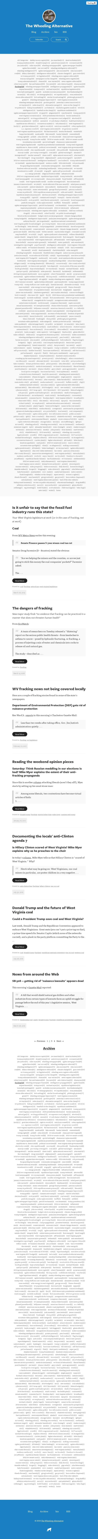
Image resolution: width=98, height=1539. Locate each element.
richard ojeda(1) (25, 403)
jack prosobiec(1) (77, 361)
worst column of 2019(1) (67, 419)
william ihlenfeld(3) (76, 234)
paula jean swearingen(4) (58, 218)
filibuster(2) (50, 263)
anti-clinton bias (26, 886)
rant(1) (80, 419)
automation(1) (26, 479)
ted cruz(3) (53, 258)
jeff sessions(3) (59, 239)
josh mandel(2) (49, 316)
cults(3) (52, 255)
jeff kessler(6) (79, 179)
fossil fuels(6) (67, 179)
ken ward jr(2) (56, 289)
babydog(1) (77, 321)
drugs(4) (27, 213)
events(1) (74, 371)
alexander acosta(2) (72, 284)
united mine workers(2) (27, 303)
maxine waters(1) (22, 466)
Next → (60, 1041)
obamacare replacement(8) (66, 142)
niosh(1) (46, 429)
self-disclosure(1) (79, 350)
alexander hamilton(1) (43, 427)
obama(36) (43, 81)
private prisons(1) (51, 337)
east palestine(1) (65, 485)
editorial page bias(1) (36, 324)
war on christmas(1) (66, 424)
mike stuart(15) (38, 105)
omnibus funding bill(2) (57, 260)
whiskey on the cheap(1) (43, 474)
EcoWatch (23, 624)
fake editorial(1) (34, 387)
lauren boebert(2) (36, 316)
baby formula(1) (23, 471)
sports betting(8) (49, 142)
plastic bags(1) (38, 405)
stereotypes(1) (74, 464)
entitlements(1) (79, 458)
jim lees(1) (32, 369)
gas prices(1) (59, 477)
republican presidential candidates (69, 1019)
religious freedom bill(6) (51, 173)
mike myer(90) (35, 65)
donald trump (25, 814)
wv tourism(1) (67, 458)
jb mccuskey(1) (50, 329)
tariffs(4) (57, 202)
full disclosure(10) (50, 131)
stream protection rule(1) (35, 363)
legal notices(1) (22, 434)
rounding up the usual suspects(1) (28, 358)
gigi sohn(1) (65, 469)
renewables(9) (74, 134)
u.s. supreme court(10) (30, 128)
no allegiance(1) (55, 445)
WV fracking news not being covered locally (49, 688)
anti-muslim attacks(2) (59, 292)
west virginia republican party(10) (29, 131)
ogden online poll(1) (40, 413)
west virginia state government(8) (70, 147)
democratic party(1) (73, 342)
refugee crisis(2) (20, 263)
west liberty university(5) (50, 200)
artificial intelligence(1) (50, 339)
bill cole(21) (31, 94)
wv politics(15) (20, 107)
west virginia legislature (48, 586)
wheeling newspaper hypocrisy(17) (43, 99)
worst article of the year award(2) (72, 266)
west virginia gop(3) (73, 239)
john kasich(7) (79, 155)
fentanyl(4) (66, 202)
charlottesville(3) (58, 250)
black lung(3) (80, 237)
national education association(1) (58, 403)
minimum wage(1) (21, 427)
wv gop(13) (43, 113)
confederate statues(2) (67, 276)
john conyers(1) (49, 379)
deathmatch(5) (62, 186)
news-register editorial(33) (71, 81)
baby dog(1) (81, 487)
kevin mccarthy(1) (39, 326)
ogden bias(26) (79, 86)
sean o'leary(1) (48, 456)
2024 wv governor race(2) (75, 297)
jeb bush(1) (68, 440)
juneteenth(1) (36, 471)
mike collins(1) (19, 334)
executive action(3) (78, 255)
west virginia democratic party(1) (46, 479)
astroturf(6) (78, 176)
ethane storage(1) (38, 376)
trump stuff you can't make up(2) (37, 284)
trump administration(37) (27, 81)
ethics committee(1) (76, 358)
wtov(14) (81, 107)
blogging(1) (42, 469)
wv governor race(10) (70, 128)
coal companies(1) (76, 411)
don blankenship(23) (74, 91)
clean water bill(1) (24, 400)
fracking (91, 3)
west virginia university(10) (50, 128)
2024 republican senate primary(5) (46, 192)
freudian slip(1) (48, 398)
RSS (65, 32)
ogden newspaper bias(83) (72, 65)
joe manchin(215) (57, 60)
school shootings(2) (75, 260)
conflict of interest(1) (78, 347)
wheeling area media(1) (49, 424)
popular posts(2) (21, 266)
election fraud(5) (21, 200)
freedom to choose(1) (74, 456)
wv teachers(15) (25, 105)
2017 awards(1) (63, 390)
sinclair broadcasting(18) (56, 97)
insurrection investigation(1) (42, 453)
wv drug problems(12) (39, 118)
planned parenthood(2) (23, 308)
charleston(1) (65, 434)
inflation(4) (74, 208)
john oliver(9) (43, 136)
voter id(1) (65, 361)
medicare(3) (43, 258)
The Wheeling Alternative (52, 1520)
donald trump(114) (43, 62)
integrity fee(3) (32, 237)
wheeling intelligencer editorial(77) (64, 68)
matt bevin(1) (78, 429)
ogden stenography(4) (77, 218)
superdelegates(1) (24, 345)
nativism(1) (56, 432)
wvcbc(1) (37, 456)
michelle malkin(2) (34, 297)
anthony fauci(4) (29, 221)
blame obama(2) (74, 287)
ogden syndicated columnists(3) (56, 234)
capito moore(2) (74, 303)
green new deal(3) (20, 231)
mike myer (56, 814)
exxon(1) (31, 361)
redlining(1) (18, 487)
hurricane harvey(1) (48, 371)
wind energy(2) (19, 297)
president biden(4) (62, 226)
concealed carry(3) (79, 231)
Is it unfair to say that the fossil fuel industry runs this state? (42, 509)
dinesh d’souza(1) (21, 477)
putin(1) (65, 464)
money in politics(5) (24, 192)
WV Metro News (26, 535)
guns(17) (25, 99)
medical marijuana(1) (44, 366)
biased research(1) (39, 345)
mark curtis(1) (50, 395)
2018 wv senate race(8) (55, 139)
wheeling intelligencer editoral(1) (31, 337)
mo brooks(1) (60, 456)
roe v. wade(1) (47, 471)
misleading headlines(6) (47, 168)
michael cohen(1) (25, 405)
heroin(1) (56, 421)
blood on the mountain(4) (27, 215)
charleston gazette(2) (41, 292)
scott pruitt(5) (34, 200)
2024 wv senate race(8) (74, 139)
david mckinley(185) (73, 60)
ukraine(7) (77, 152)
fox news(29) (51, 84)
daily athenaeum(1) (48, 461)
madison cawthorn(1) (25, 456)
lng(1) (29, 342)
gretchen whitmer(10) (30, 126)
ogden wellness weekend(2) (34, 276)
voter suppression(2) (38, 313)
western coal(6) (51, 163)
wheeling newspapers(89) (51, 65)
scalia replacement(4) (45, 202)
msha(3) (61, 247)
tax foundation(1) (53, 458)
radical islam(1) (19, 347)
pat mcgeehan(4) (43, 221)
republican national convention (53, 952)
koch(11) (17, 126)
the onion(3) (26, 250)
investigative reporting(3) (23, 244)
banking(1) (37, 347)
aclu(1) (49, 345)
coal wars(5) (64, 200)
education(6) (77, 171)
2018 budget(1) (47, 387)
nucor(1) (40, 485)
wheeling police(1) (32, 424)
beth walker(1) (65, 339)
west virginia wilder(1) (64, 398)
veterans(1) (76, 403)
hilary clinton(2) (29, 318)
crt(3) (67, 247)
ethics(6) (76, 165)
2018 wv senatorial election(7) (25, 160)
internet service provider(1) (24, 366)
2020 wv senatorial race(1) (57, 442)
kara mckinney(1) (36, 329)
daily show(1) (64, 466)
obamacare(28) (79, 84)
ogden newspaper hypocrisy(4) (26, 205)
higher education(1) (55, 440)
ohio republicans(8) (38, 149)
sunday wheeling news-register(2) (61, 279)
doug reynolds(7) (37, 157)
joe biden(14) (49, 107)
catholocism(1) (77, 379)
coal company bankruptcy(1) (54, 342)
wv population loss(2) (42, 289)
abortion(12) (76, 118)
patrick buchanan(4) (46, 205)
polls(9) (33, 136)
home (58, 490)
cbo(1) (35, 400)
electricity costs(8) (22, 149)
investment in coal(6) (25, 171)
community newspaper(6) (50, 165)
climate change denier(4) (69, 229)
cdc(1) (21, 432)
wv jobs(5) (37, 184)
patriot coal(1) (19, 416)
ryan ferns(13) (66, 113)
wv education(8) (55, 136)
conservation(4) (39, 229)
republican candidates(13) (66, 110)
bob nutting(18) (40, 97)
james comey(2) (75, 316)
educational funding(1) (65, 482)
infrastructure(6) (68, 173)
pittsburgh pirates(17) (75, 97)
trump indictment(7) (77, 160)
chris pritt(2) (51, 318)
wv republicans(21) (61, 94)
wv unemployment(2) (42, 305)
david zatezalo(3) (45, 250)
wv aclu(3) (32, 234)
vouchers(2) (81, 276)
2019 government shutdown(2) (25, 274)
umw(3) (83, 229)
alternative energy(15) (54, 105)
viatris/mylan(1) (79, 453)
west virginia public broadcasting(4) (27, 223)
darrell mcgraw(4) (77, 226)
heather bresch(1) (35, 350)
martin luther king (45, 814)
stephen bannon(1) (31, 355)
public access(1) (75, 413)
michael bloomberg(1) (23, 437)
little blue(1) (78, 440)
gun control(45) (79, 73)
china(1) (45, 445)
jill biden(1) (36, 448)
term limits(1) (67, 429)
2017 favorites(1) (49, 390)
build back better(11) (76, 120)
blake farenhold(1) (64, 379)
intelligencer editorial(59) (46, 73)
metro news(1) (76, 471)
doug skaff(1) (80, 482)
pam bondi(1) (65, 337)
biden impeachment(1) (22, 326)
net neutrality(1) (57, 392)
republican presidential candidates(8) (51, 144)
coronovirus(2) (61, 263)
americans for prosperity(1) (73, 408)
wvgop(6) (47, 171)
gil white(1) (34, 382)
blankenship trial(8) (76, 149)
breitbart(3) (21, 260)
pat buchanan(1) (27, 353)
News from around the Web (35, 974)
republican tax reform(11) (26, 123)
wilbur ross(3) (21, 247)
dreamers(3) (37, 252)
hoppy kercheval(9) (26, 134)
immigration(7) (20, 155)
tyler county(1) (19, 363)
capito (35, 1019)
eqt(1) (31, 427)
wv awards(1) (69, 324)
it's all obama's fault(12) (58, 120)
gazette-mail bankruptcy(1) (39, 392)
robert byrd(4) (49, 213)
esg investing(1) (30, 487)
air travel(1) (19, 424)
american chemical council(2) (62, 308)
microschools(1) (51, 485)
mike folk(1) (33, 408)
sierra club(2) (23, 316)
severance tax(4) (52, 229)
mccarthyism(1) (38, 395)
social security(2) (79, 274)
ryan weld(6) (66, 165)
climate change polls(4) (73, 215)
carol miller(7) (63, 160)
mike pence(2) (46, 271)
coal (21, 586)
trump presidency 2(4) (76, 205)
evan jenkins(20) (76, 94)
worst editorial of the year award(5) (56, 184)
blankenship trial (26, 1019)
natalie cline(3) (20, 237)
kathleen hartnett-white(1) (29, 384)
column (37, 782)
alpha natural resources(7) (63, 155)
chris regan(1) (48, 347)
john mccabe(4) (37, 213)
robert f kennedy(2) (58, 274)
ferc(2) (48, 295)
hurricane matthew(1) (51, 350)
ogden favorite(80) (29, 68)
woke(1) (52, 490)
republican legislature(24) (70, 89)
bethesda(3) (52, 242)
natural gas (35, 586)
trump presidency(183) (25, 62)
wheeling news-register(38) (69, 78)
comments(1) (77, 395)
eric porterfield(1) (49, 411)
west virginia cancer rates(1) (29, 464)
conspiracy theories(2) (58, 303)
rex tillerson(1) (21, 361)
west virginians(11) (76, 123)
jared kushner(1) (21, 369)
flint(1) (45, 353)
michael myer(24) (53, 89)
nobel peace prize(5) (78, 184)
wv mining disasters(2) (35, 263)
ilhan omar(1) (51, 416)
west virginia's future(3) (76, 244)
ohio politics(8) (62, 149)
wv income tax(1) (62, 448)
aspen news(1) (59, 474)
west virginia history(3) (43, 239)
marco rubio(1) (73, 442)
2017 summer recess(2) (24, 281)
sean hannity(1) (34, 477)
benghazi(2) (67, 289)
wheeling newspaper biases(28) (37, 86)
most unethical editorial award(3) (71, 258)
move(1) (81, 369)
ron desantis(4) (60, 205)
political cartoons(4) (45, 208)
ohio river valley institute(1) (42, 450)
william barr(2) (27, 300)
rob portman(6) (78, 163)
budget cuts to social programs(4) (50, 215)
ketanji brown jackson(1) (51, 464)
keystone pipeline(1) (27, 442)
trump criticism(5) (24, 189)
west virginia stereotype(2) (37, 260)
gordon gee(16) (49, 102)
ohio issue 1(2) (33, 295)
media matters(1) (46, 382)
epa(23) (38, 91)
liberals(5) (78, 192)
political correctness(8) (47, 147)
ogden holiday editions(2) (43, 281)
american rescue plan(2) (36, 310)
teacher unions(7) (34, 155)
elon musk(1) (35, 339)
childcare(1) (30, 334)
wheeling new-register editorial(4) (44, 210)
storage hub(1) (46, 421)
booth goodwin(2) (21, 268)
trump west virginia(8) (74, 144)
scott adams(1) (54, 487)
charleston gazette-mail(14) (66, 107)
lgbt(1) (28, 416)
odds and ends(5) (67, 192)
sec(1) (57, 387)
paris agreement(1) (70, 369)
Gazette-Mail (34, 987)
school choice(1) (66, 326)
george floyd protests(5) (58, 189)
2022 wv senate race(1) (31, 461)
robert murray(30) (21, 84)
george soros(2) (61, 287)
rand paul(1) (40, 442)
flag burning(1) (78, 339)
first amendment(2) (57, 297)
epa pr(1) (64, 400)
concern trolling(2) (76, 292)
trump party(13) (79, 113)
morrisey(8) (50, 149)
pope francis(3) (40, 244)
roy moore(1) (59, 382)
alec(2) (69, 274)
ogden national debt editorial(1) (68, 384)
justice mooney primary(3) (73, 252)
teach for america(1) (49, 374)
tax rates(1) (70, 345)
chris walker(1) (62, 329)
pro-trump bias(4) (49, 223)
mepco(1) (76, 376)
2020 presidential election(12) (54, 115)
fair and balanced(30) (37, 84)
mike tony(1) (76, 337)
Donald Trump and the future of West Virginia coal (43, 910)
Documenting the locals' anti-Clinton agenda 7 (43, 838)
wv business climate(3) (36, 247)
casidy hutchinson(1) (62, 471)
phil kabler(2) (34, 271)
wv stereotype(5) (76, 186)
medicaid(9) (39, 134)
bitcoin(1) (38, 379)
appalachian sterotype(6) (35, 163)
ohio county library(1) (22, 453)
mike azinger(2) (46, 321)
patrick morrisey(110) (59, 62)
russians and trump (68, 814)
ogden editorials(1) (77, 448)
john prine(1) (55, 429)
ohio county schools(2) (77, 263)
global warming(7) (65, 152)
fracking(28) (19, 86)
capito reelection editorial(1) (28, 421)
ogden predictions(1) (22, 448)
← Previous (39, 1041)
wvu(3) (34, 250)
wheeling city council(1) (71, 432)
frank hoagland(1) (26, 474)
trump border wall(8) (38, 139)
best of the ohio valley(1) (69, 479)
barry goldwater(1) (23, 419)
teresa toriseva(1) (76, 329)
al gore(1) (37, 353)
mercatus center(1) (48, 384)
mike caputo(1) (42, 332)
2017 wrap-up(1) (35, 390)
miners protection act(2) (62, 321)
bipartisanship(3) (63, 255)
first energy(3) (68, 237)
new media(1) (65, 387)
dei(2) (82, 268)
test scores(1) (55, 400)
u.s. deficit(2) (79, 308)
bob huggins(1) (55, 332)
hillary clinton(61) (28, 73)
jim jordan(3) (51, 247)
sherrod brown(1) (24, 413)
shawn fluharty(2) (25, 289)
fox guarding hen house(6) (30, 165)
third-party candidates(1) (58, 353)
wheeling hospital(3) (23, 252)
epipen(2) (76, 289)
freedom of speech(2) (76, 313)
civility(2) (22, 310)
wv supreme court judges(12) (59, 118)
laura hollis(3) (21, 242)
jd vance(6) (39, 171)
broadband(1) (79, 398)
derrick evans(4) (26, 229)
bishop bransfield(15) (35, 107)
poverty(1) (19, 332)
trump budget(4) (20, 218)
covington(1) (57, 408)
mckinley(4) (62, 210)
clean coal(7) (47, 155)
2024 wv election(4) (61, 208)
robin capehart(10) (78, 126)
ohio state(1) (43, 400)
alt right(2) (43, 279)
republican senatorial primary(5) (28, 194)
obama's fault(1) (44, 369)
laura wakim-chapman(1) (75, 477)
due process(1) (59, 345)
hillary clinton (45, 886)
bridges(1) (22, 342)
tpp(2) (42, 295)
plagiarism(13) (54, 113)
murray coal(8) (23, 152)
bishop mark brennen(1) (23, 482)
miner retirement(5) (40, 189)
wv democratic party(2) (37, 266)
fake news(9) (50, 134)
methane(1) (80, 424)
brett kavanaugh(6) (23, 179)
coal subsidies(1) (78, 387)
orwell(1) (33, 434)
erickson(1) (20, 429)
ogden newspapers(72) (46, 70)
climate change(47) (64, 73)
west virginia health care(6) (36, 181)
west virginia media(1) (63, 453)
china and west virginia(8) (72, 136)
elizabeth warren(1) (64, 416)
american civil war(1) (33, 429)
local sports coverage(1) (30, 371)
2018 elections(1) (23, 395)
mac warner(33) (54, 81)
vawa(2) (45, 297)
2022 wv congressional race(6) (28, 176)
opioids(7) (78, 157)
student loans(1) (79, 326)
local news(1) (63, 411)
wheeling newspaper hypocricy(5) (70, 194)
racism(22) (21, 94)
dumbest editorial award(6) (27, 168)
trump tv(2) (19, 284)
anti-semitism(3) (77, 242)
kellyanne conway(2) (41, 308)
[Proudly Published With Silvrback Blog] (49, 1530)
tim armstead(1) (75, 400)
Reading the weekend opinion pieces (43, 761)
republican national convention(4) (63, 221)
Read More (19, 580)
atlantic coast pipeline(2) (55, 310)
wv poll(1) (49, 324)
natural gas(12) (23, 118)
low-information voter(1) (58, 413)
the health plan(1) (63, 395)
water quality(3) (64, 242)
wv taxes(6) (78, 168)
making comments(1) (71, 445)
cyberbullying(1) (61, 358)
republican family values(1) (36, 458)
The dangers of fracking (32, 608)
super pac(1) (74, 353)
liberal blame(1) (79, 366)
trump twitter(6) (66, 176)
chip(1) (81, 382)
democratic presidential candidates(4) (71, 223)
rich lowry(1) (66, 334)
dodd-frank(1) (42, 487)
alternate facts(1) (43, 361)
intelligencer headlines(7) (47, 160)
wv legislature (32, 740)
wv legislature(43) (43, 76)
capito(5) (35, 197)
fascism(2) (57, 271)
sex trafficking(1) (67, 421)
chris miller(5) (50, 186)
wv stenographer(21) (45, 94)
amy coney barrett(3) (26, 239)
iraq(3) (40, 234)
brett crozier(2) (20, 295)
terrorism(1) (55, 361)
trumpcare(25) (39, 89)
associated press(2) (23, 313)
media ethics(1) (45, 408)
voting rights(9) (23, 136)
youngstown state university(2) (66, 300)
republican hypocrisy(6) (50, 176)
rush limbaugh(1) (53, 376)
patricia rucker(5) (75, 189)
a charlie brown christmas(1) (30, 374)
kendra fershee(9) (65, 131)
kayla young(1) (29, 332)
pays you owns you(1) (71, 450)
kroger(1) (32, 469)
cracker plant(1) (40, 440)
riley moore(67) (76, 70)
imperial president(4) (28, 208)
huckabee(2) (66, 271)
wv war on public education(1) (44, 482)
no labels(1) (58, 324)
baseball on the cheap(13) (46, 110)
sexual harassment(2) (24, 305)
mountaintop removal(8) (32, 142)
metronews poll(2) (76, 305)
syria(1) (69, 427)
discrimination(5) (73, 181)
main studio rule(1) (22, 382)
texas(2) (62, 268)
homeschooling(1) (77, 466)
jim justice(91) (22, 65)
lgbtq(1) (78, 421)
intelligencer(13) (29, 110)
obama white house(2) (59, 305)
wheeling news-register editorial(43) (65, 76)
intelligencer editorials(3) (56, 244)
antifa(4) (75, 202)
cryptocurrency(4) (23, 210)
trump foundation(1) (46, 355)
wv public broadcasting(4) (66, 213)
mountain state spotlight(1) (30, 445)
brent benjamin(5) (77, 200)
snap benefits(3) (21, 234)
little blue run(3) (34, 231)
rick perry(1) (23, 392)
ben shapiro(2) (52, 266)
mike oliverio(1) (54, 469)
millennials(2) (78, 271)
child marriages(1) (68, 487)
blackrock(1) (67, 332)
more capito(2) (43, 274)
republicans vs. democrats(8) (27, 147)
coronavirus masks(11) (45, 123)
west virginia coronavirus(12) (30, 115)
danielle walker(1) (21, 469)
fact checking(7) (24, 157)
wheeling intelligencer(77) (27, 70)
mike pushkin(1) (21, 324)
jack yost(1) (37, 342)
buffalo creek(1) (72, 382)
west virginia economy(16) (67, 99)
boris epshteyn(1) (63, 371)
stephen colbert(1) (40, 437)
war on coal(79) (43, 68)
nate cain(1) (43, 490)
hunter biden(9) (62, 134)
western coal (79, 952)
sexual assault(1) (21, 398)
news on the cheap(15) (71, 105)
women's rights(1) (72, 474)
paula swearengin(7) (65, 157)
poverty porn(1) (48, 358)
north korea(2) (43, 303)
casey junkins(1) (25, 376)
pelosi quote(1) (51, 363)
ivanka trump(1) (79, 427)
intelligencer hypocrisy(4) (37, 218)
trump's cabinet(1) (61, 347)
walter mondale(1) (79, 334)
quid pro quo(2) (22, 271)
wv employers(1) (38, 403)
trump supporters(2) (76, 281)
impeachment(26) (25, 89)
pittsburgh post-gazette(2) (66, 318)
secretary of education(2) (57, 313)
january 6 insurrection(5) (23, 184)
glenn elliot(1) (77, 485)
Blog (33, 32)
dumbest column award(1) (66, 355)
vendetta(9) (78, 131)
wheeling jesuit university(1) (69, 374)
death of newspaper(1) (72, 392)
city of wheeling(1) (79, 363)
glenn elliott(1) (78, 332)
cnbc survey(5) (22, 186)
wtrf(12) (36, 120)
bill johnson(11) (61, 123)
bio (56, 32)
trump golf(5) (25, 197)
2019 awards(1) (45, 432)
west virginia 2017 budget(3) (26, 258)
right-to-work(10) (46, 126)
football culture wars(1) (25, 379)
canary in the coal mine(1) (70, 405)
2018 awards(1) (21, 408)
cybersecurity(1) (22, 390)
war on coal (55, 886)
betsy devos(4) (33, 226)
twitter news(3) (47, 231)
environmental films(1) (40, 419)
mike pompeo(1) (36, 466)
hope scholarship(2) (37, 268)
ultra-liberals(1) (64, 363)
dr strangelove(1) (77, 437)
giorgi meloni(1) (47, 477)
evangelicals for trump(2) (43, 300)
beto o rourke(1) (38, 416)
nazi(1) (29, 347)
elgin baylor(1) (25, 450)
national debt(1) (21, 387)
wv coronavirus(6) (38, 179)
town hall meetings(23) (25, 91)
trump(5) (61, 197)
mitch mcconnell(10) (62, 126)
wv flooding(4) (20, 226)
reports (29, 715)
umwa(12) (44, 120)
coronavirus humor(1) (25, 440)
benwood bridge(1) (53, 405)
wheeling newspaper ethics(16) (30, 102)
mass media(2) (24, 287)
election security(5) (49, 194)
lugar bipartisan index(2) (28, 279)
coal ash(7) (53, 152)
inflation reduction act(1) (26, 485)
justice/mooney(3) (21, 255)
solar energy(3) (72, 250)
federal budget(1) (77, 390)
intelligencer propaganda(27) (61, 86)
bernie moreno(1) (22, 339)
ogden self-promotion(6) (62, 171)
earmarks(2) (18, 276)
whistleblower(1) (31, 432)
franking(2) (40, 318)
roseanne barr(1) (35, 398)
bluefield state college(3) (53, 252)
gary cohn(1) (56, 369)
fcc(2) (83, 284)
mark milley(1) (52, 326)
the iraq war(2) (51, 276)
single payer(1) (66, 376)
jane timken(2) (62, 316)
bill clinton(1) (66, 350)
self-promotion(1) (20, 350)
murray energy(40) (27, 78)
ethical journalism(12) (23, 120)
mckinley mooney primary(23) (54, 91)
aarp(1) (79, 345)
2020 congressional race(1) (48, 434)
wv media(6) (19, 163)
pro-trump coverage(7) (38, 152)
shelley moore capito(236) (39, 60)
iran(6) (21, 181)
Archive (45, 32)
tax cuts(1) (58, 450)
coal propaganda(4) (47, 226)
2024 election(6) (65, 163)
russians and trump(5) (48, 197)
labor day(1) (80, 324)
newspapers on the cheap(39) (46, 78)
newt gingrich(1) (79, 416)
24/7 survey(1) (76, 434)
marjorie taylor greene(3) (36, 242)
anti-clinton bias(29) (64, 84)
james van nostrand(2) (24, 292)
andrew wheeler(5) (37, 186)
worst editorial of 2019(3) (38, 255)
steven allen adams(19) (24, 97)
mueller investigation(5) (56, 181)
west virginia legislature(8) (26, 144)
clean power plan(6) (53, 179)
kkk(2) (77, 279)
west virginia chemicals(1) (66, 461)
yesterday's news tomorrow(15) (68, 102)
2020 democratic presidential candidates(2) (68, 295)
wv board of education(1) (62, 366)
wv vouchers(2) (51, 268)
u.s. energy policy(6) (32, 173)
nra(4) (16, 229)
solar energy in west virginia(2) (42, 287)
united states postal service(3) (50, 237)
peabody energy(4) (28, 202)
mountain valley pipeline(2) (28, 321)
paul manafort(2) (61, 281)
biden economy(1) (50, 466)
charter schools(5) (72, 197)
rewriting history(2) (73, 310)
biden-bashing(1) (48, 448)
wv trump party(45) (28, 76)
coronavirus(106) (75, 62)
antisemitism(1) (22, 329)
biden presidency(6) (65, 168)
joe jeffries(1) (19, 458)
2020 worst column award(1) (59, 437)
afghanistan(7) (50, 157)
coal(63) (17, 73)
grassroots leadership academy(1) (29, 411)
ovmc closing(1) (59, 427)
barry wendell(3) (77, 247)
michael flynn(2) (72, 268)
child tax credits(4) (76, 210)
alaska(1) (53, 419)
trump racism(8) (22, 139)
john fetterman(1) (78, 469)
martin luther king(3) (62, 231)
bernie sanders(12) (73, 115)
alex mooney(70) (63, 70)
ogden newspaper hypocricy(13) (26, 113)
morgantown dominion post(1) (47, 334)
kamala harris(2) (57, 284)
